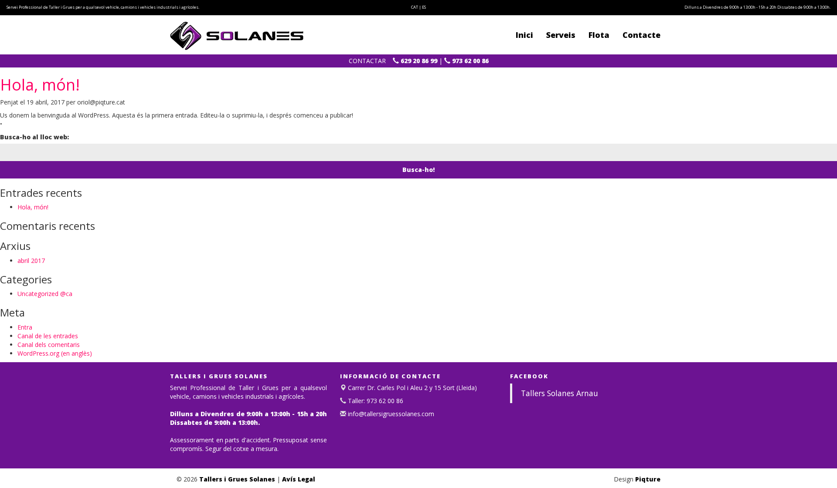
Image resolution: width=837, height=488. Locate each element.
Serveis (560, 35)
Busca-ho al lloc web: (34, 137)
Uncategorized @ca (44, 293)
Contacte (641, 35)
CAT (414, 7)
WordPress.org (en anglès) (54, 353)
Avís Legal (298, 479)
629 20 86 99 (418, 61)
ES (424, 7)
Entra (24, 327)
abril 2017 (31, 260)
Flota (599, 35)
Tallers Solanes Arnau (559, 393)
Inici (524, 35)
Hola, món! (40, 84)
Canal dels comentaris (48, 344)
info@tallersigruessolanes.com (390, 414)
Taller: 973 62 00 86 (374, 401)
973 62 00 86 (469, 61)
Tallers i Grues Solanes (237, 479)
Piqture (647, 479)
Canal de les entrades (47, 336)
